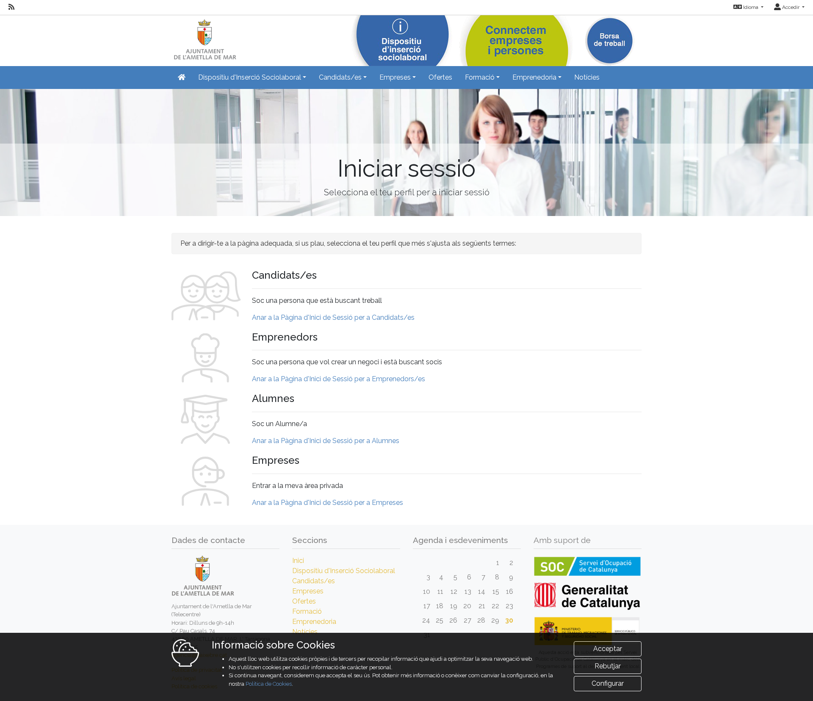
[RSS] (11, 7)
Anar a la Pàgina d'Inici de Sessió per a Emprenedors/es (338, 379)
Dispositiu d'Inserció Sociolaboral (343, 571)
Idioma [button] (751, 7)
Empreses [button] (395, 77)
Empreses (308, 591)
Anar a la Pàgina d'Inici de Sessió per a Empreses (327, 503)
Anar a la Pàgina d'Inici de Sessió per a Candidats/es (333, 317)
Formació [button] (480, 77)
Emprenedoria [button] (534, 77)
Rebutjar (608, 666)
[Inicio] (203, 38)
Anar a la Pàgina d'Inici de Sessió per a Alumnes (325, 441)
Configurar (608, 683)
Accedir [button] (791, 7)
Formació (307, 611)
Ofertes (440, 77)
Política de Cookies (269, 684)
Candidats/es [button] (340, 77)
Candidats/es (313, 581)
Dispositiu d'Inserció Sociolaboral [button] (249, 77)
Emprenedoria (314, 622)
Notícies (587, 77)
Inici (298, 561)
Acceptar (607, 649)
